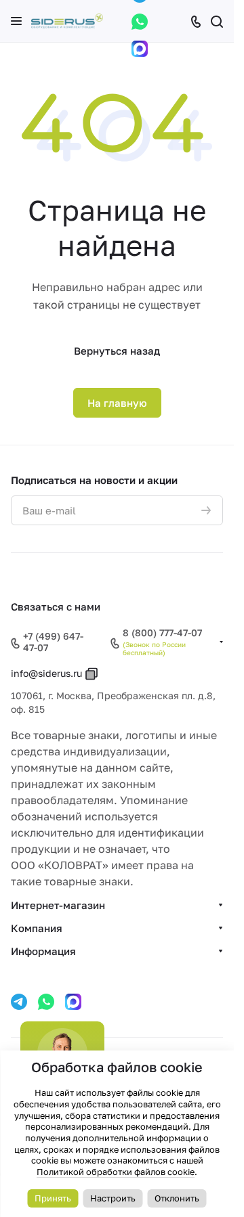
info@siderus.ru (46, 673)
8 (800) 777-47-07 (162, 632)
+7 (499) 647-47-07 (53, 642)
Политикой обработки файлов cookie (116, 1171)
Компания (36, 928)
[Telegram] (19, 1002)
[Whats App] (139, 22)
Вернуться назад (117, 351)
